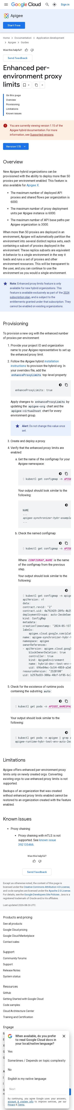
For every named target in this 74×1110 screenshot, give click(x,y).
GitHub (7, 992)
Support (8, 964)
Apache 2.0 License (59, 890)
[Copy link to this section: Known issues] (35, 819)
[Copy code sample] (66, 385)
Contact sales (11, 941)
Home (6, 37)
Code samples (11, 1004)
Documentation (23, 37)
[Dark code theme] (60, 385)
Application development (50, 37)
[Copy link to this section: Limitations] (29, 760)
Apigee (17, 15)
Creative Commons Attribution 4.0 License (46, 887)
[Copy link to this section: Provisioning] (32, 324)
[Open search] (47, 4)
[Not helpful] (32, 50)
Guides (25, 42)
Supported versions (42, 134)
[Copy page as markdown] (36, 85)
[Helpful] (26, 50)
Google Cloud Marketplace (18, 935)
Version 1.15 (16, 146)
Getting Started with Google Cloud (23, 998)
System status (11, 976)
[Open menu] (6, 4)
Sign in (65, 4)
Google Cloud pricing (15, 929)
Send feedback (18, 58)
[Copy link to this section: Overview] (27, 162)
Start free (14, 25)
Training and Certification (18, 1017)
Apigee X (33, 185)
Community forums (15, 958)
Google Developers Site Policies (41, 894)
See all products (12, 923)
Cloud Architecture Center (18, 1011)
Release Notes (11, 970)
